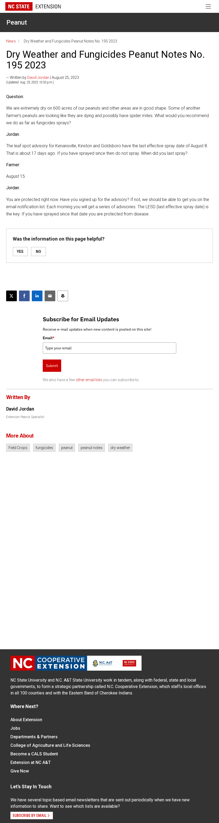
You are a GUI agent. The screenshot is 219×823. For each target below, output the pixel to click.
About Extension (26, 719)
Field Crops (18, 448)
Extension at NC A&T (30, 762)
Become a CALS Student (34, 753)
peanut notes (92, 448)
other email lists (89, 380)
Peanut (16, 22)
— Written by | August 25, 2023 (42, 77)
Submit (52, 365)
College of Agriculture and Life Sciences (50, 745)
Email (48, 337)
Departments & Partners (34, 736)
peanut (67, 448)
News (11, 41)
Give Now (19, 771)
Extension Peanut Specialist (25, 417)
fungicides (44, 448)
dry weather (120, 448)
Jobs (15, 728)
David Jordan (38, 77)
